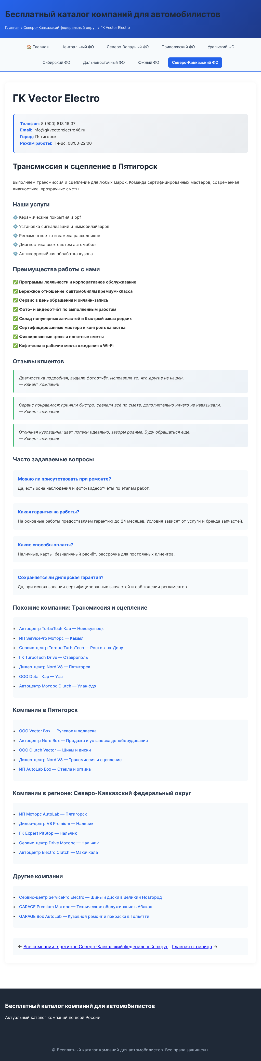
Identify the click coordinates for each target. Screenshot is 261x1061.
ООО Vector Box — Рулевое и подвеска (58, 730)
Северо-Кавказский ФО (195, 62)
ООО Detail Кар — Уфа (41, 676)
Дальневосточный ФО (104, 62)
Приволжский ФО (178, 46)
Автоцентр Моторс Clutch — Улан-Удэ (57, 685)
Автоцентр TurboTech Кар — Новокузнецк (61, 628)
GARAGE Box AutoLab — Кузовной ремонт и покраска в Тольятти (84, 916)
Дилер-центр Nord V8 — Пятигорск (54, 666)
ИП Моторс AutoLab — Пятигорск (53, 814)
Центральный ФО (77, 46)
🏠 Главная (38, 46)
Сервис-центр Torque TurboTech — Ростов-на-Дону (71, 647)
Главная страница (192, 946)
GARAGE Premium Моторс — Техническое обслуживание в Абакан (85, 906)
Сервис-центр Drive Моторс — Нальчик (59, 842)
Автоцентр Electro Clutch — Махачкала (58, 852)
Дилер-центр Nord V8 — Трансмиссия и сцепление (70, 759)
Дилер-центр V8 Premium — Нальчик (56, 823)
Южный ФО (148, 62)
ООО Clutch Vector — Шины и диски (55, 749)
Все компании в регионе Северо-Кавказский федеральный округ (95, 946)
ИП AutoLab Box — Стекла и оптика (55, 769)
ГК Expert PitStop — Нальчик (48, 833)
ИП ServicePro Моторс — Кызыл (51, 638)
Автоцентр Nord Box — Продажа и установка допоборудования (83, 740)
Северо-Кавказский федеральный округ (59, 27)
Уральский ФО (221, 46)
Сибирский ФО (56, 62)
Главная (12, 27)
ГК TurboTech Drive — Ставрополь (53, 657)
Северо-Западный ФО (128, 46)
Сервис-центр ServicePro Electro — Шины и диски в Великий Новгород (90, 897)
